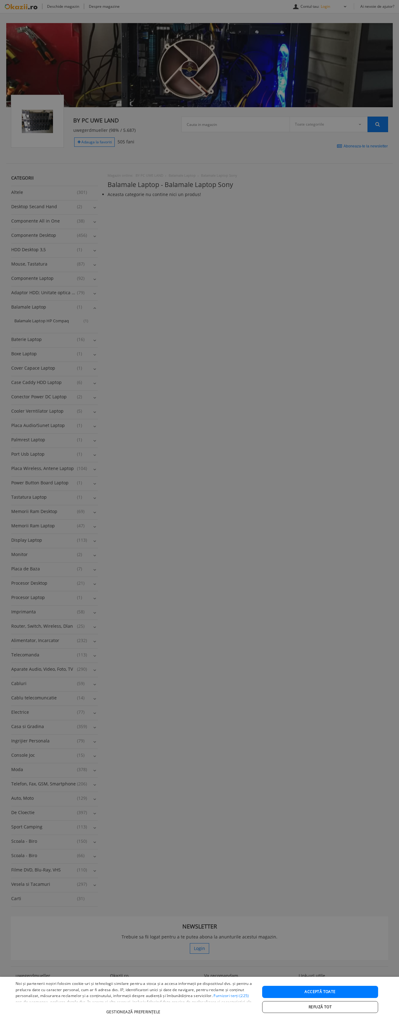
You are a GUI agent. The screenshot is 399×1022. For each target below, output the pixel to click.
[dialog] (199, 999)
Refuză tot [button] (320, 1007)
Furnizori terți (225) (231, 995)
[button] (134, 1008)
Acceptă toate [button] (320, 991)
